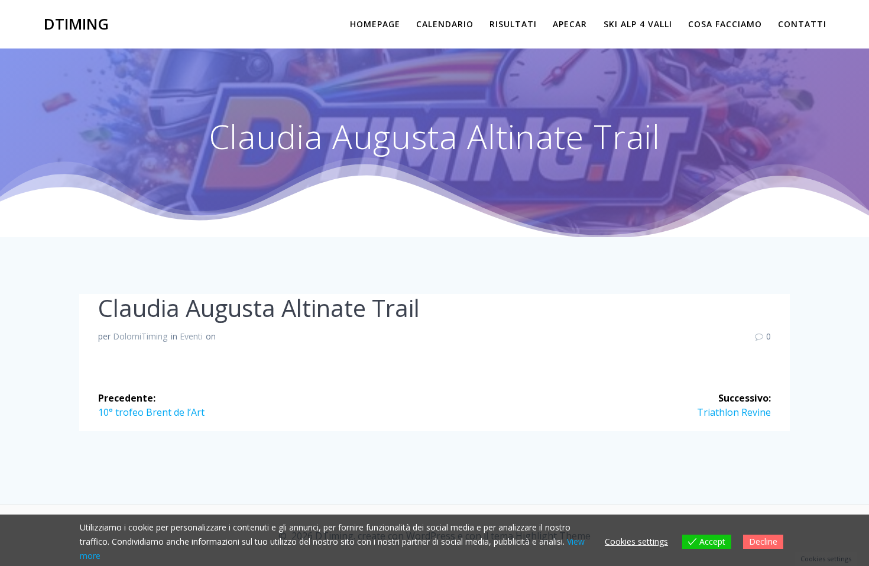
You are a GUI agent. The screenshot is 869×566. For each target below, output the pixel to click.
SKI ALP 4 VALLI (638, 24)
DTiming (76, 24)
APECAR (570, 24)
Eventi (191, 336)
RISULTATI (513, 24)
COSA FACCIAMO (725, 24)
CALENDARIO (445, 24)
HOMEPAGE (375, 24)
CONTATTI (802, 24)
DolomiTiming (140, 336)
